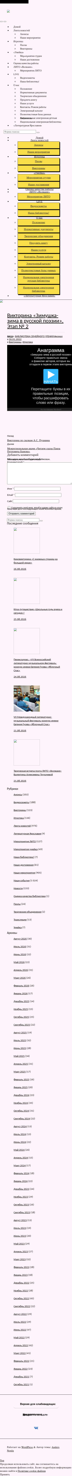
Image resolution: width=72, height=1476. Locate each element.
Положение (26, 88)
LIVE (16, 74)
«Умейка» (18, 52)
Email (11, 495)
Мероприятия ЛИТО (31, 70)
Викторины (26, 48)
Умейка (18, 927)
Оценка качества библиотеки (30, 896)
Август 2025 (20, 1032)
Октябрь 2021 (21, 1384)
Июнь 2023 (20, 1236)
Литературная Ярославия (27, 834)
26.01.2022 (15, 339)
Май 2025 (19, 1056)
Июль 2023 (20, 1228)
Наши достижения (29, 59)
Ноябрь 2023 (21, 1197)
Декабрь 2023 (21, 1189)
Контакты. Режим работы (33, 107)
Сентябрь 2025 (22, 1025)
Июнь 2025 (20, 1048)
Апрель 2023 (21, 1251)
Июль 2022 (20, 1322)
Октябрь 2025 (21, 1017)
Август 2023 (20, 1220)
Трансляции (20, 920)
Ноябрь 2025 (21, 1009)
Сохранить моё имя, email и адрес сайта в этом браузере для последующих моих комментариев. (34, 508)
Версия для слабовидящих (37, 1403)
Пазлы (23, 45)
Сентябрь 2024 (22, 1119)
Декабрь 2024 (21, 1095)
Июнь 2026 (20, 954)
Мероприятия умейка (26, 849)
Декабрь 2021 (21, 1377)
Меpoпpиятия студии (31, 56)
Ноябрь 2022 (21, 1291)
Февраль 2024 (21, 1173)
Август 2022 (20, 1314)
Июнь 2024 (20, 1142)
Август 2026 (20, 939)
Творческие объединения (33, 96)
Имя (10, 489)
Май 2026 (19, 962)
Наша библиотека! (29, 81)
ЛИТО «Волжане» (23, 66)
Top (2, 1460)
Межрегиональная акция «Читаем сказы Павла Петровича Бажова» (33, 450)
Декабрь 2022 (21, 1283)
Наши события (22, 880)
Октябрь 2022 (21, 1298)
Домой (17, 26)
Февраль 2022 (21, 1361)
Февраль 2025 (21, 1079)
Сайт (9, 501)
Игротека (18, 41)
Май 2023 (19, 1244)
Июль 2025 (20, 1040)
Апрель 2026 (21, 970)
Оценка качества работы (25, 63)
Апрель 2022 (21, 1345)
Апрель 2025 (21, 1064)
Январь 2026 (21, 993)
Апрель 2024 (21, 1158)
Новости (18, 888)
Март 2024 (20, 1165)
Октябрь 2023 (21, 1205)
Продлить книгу (28, 99)
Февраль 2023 (21, 1267)
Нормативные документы (33, 92)
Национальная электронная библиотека (40, 121)
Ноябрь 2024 (21, 1103)
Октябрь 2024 (21, 1111)
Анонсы (24, 34)
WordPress (27, 1447)
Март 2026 (20, 978)
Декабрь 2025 (21, 1001)
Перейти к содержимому (14, 1)
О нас (16, 85)
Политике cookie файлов (32, 1471)
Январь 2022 (21, 1369)
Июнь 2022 (20, 1330)
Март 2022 (20, 1353)
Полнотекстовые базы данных (35, 114)
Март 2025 (20, 1072)
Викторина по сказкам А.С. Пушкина (28, 440)
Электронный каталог (31, 110)
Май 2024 (19, 1150)
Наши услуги (27, 103)
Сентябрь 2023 (22, 1212)
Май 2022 (19, 1337)
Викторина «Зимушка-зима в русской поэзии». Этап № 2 (35, 321)
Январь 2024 (21, 1181)
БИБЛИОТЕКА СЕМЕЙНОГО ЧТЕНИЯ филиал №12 (35, 336)
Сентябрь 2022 (22, 1306)
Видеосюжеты (27, 77)
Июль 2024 (20, 1134)
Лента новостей (21, 30)
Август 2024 (20, 1126)
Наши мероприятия (30, 37)
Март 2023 (20, 1259)
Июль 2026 (20, 946)
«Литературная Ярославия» (27, 125)
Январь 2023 (21, 1275)
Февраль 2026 (21, 986)
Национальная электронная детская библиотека (38, 118)
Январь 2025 (21, 1087)
